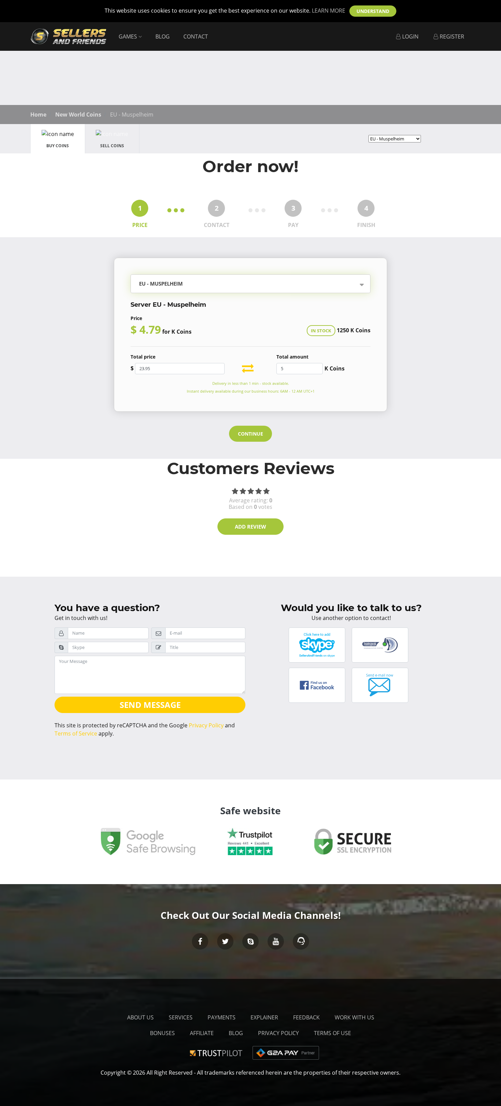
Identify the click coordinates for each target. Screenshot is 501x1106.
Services (181, 1017)
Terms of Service (76, 733)
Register (451, 36)
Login (410, 36)
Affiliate (202, 1033)
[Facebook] (200, 941)
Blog (162, 36)
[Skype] (250, 941)
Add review (250, 526)
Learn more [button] (328, 10)
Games (128, 36)
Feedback (306, 1017)
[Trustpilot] (217, 1052)
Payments (222, 1017)
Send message (150, 704)
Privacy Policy (206, 725)
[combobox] (273, 284)
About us (140, 1017)
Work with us (354, 1017)
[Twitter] (225, 941)
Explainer (264, 1017)
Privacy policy (278, 1033)
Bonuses (162, 1033)
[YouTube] (276, 941)
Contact (195, 36)
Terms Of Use (332, 1033)
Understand (372, 11)
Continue (250, 433)
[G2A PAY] (286, 1052)
